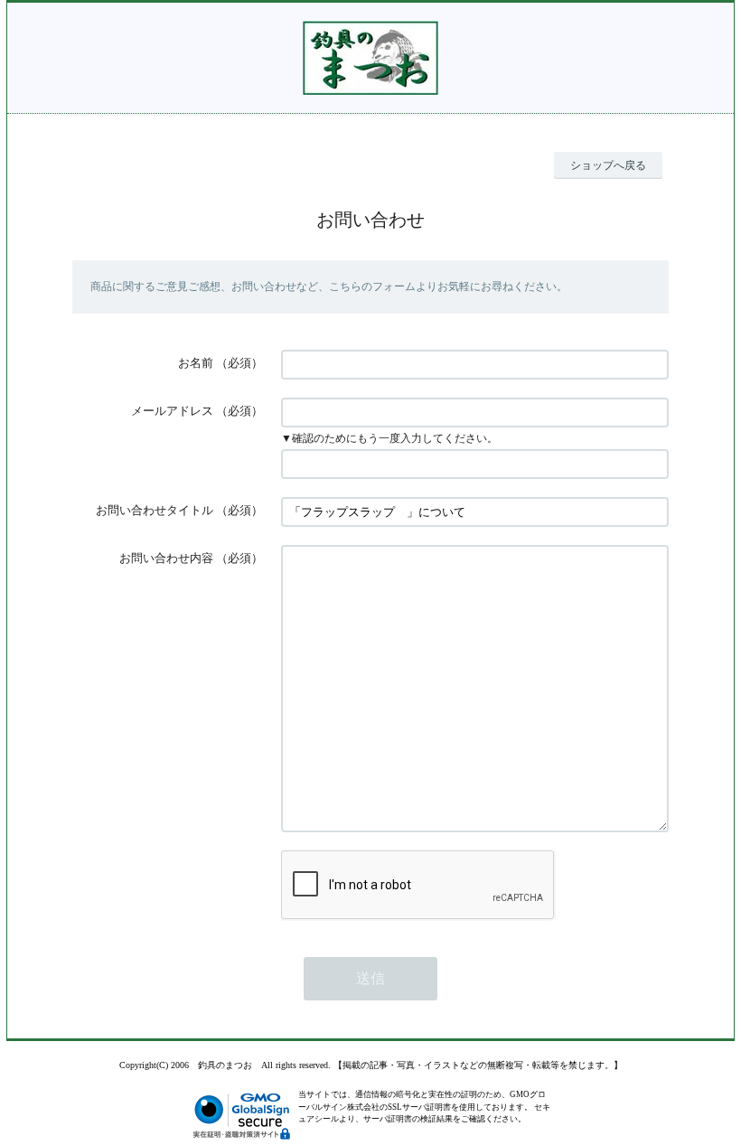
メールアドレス (172, 411)
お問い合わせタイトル (154, 510)
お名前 (195, 363)
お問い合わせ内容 (166, 558)
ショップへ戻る (608, 165)
